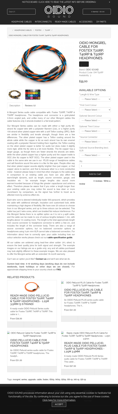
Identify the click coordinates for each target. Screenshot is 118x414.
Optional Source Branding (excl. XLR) (94, 149)
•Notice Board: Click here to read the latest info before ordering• (59, 2)
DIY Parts (101, 22)
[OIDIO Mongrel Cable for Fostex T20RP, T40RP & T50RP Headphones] (41, 64)
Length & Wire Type (89, 94)
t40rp (57, 379)
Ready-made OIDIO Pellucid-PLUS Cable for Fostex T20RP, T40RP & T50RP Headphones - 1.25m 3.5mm (85, 347)
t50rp (52, 379)
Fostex (38, 30)
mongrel (16, 379)
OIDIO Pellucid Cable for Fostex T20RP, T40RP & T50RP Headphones (30, 343)
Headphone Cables (21, 22)
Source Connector (88, 137)
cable (39, 379)
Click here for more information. (59, 400)
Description (14, 105)
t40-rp (76, 379)
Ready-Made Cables (65, 22)
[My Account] (108, 2)
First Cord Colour (88, 105)
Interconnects (43, 22)
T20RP (47, 30)
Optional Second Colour (90, 116)
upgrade (32, 379)
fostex (45, 379)
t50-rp (70, 379)
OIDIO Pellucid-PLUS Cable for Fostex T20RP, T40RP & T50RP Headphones (83, 292)
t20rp (63, 379)
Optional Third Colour (89, 126)
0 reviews (98, 180)
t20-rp (83, 379)
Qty (80, 161)
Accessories (85, 22)
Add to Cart (95, 174)
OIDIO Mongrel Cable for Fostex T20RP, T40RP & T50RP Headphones (39, 35)
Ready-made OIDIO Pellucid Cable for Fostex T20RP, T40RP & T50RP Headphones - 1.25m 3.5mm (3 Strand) (32, 300)
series (24, 379)
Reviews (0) (30, 105)
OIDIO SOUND (92, 69)
